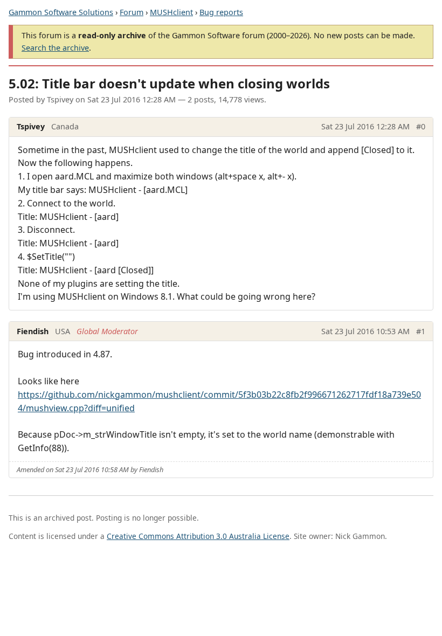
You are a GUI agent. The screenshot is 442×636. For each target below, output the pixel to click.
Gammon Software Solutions (61, 12)
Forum (131, 12)
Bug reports (221, 12)
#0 (420, 126)
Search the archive (55, 48)
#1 (420, 331)
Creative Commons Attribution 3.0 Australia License (198, 536)
